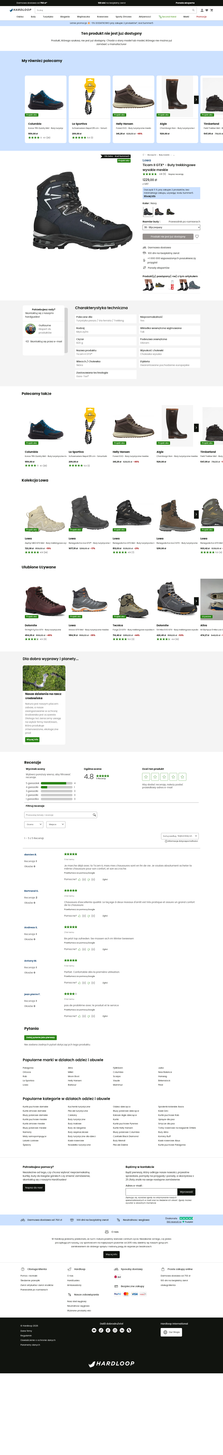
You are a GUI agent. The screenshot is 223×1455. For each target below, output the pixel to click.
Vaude (116, 1081)
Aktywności (145, 17)
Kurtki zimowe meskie (34, 1124)
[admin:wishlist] (197, 237)
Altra (70, 1068)
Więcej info (149, 196)
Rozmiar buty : (151, 221)
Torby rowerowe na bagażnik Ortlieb (177, 1128)
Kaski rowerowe (76, 1141)
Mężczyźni (151, 155)
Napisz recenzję (175, 174)
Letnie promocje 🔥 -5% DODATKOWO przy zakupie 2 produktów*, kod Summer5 (111, 23)
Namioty (27, 1132)
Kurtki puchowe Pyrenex (125, 1124)
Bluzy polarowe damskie (35, 1115)
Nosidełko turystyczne (79, 1145)
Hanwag (162, 1076)
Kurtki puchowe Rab (168, 1115)
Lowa (147, 160)
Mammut (118, 1085)
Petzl (160, 1085)
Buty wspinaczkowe (78, 1132)
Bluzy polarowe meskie (34, 1128)
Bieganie (65, 17)
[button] (83, 210)
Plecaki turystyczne (78, 1111)
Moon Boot (73, 1076)
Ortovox (27, 1072)
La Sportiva (28, 1081)
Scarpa (116, 1076)
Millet (70, 1072)
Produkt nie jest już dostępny (168, 236)
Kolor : (150, 203)
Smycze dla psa (166, 1124)
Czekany (72, 1115)
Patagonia (28, 1068)
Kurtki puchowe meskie (35, 1119)
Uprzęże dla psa (166, 1119)
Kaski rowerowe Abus (169, 1141)
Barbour (72, 1085)
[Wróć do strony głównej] (145, 155)
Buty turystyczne (76, 1119)
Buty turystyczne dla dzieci (82, 1136)
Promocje (201, 17)
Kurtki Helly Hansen (123, 1128)
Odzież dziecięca (121, 1107)
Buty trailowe (74, 1124)
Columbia (118, 1072)
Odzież (20, 17)
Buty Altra (163, 1132)
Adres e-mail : (134, 1186)
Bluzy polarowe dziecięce (126, 1111)
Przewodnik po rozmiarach (184, 221)
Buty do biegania (77, 1128)
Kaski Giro (163, 1111)
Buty (33, 17)
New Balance (165, 1072)
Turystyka (48, 17)
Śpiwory (27, 1145)
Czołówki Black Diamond (125, 1136)
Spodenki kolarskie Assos (171, 1107)
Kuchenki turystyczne (79, 1107)
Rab (25, 1076)
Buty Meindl (119, 1141)
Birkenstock (164, 1081)
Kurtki (116, 1119)
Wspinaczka (83, 17)
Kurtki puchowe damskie (35, 1107)
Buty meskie (164, 155)
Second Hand (169, 17)
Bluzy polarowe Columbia (126, 1132)
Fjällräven (118, 1068)
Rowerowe (102, 17)
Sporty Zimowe (124, 17)
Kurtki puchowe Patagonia (172, 1145)
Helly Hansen (75, 1081)
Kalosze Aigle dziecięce (125, 1115)
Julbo (161, 1068)
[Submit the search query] (193, 11)
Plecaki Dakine (120, 1145)
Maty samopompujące (34, 1136)
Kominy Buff (164, 1136)
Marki (186, 17)
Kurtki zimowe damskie (34, 1111)
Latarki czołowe (31, 1141)
